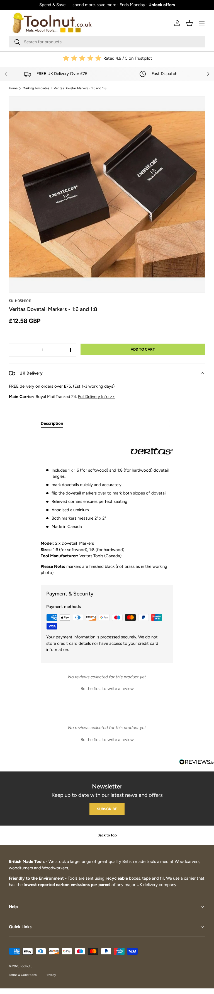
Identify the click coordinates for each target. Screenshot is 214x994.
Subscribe (107, 809)
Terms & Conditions (23, 975)
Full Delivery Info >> (96, 396)
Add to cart (143, 349)
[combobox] (107, 41)
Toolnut (25, 966)
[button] (189, 23)
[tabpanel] (107, 505)
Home (13, 88)
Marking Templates (36, 88)
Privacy (50, 975)
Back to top (107, 835)
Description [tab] (52, 423)
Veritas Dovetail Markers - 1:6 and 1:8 (80, 88)
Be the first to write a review (107, 688)
